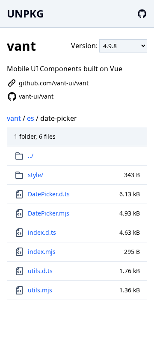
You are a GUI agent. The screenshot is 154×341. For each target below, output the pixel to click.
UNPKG (25, 13)
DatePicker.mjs (48, 213)
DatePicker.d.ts (49, 194)
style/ (35, 175)
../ (30, 156)
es (30, 118)
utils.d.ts (40, 271)
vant (14, 118)
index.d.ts (42, 232)
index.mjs (42, 252)
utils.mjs (40, 290)
